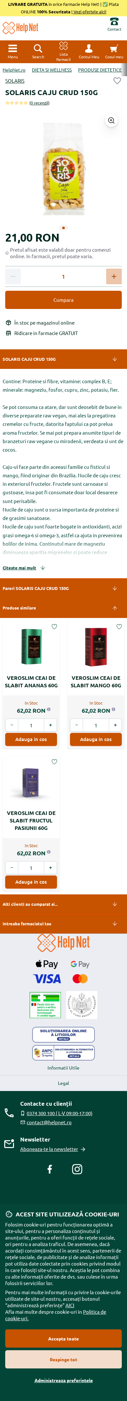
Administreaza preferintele (64, 1380)
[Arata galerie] (111, 120)
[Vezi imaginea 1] (63, 228)
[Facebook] (50, 1169)
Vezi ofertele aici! (89, 11)
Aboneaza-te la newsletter (49, 1149)
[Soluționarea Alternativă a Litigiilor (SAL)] (63, 1053)
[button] (89, 51)
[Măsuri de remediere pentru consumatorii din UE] (63, 1035)
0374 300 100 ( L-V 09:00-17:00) (59, 1113)
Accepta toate (63, 1338)
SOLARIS (14, 80)
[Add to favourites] (117, 80)
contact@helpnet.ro (49, 1122)
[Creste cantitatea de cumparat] (114, 276)
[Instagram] (77, 1169)
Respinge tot (63, 1359)
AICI (69, 1305)
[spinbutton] (63, 276)
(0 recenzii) (39, 102)
